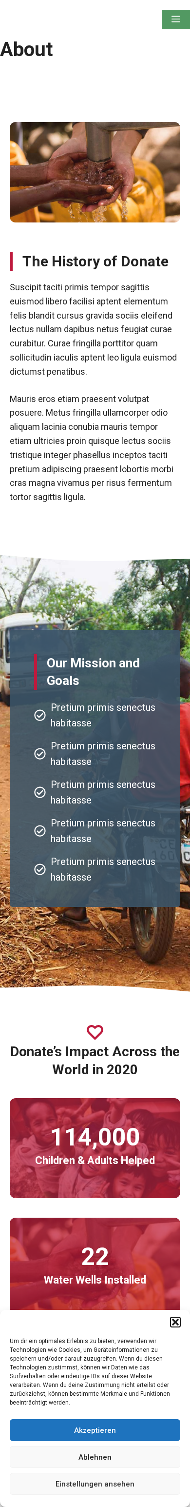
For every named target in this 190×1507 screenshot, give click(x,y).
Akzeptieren (95, 1430)
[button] (175, 1322)
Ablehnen (95, 1457)
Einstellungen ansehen (95, 1484)
